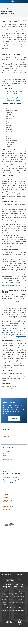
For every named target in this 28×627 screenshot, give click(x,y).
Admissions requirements (14, 91)
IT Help (21, 586)
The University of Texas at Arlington (15, 610)
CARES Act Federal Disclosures (13, 602)
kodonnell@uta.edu (8, 459)
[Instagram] (14, 607)
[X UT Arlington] (17, 607)
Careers (15, 586)
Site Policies (16, 596)
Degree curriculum (12, 93)
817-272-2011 (5, 576)
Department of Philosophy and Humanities (13, 480)
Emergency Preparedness (8, 591)
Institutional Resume (17, 598)
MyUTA (5, 588)
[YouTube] (20, 607)
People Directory (17, 584)
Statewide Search (10, 601)
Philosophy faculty (12, 99)
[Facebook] (8, 607)
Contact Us (6, 584)
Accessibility (9, 596)
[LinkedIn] (11, 607)
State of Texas (10, 599)
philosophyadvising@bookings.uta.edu (17, 388)
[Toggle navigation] (25, 1)
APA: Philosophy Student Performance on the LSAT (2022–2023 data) (14, 330)
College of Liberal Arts (8, 482)
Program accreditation (13, 100)
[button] (14, 418)
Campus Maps (7, 586)
